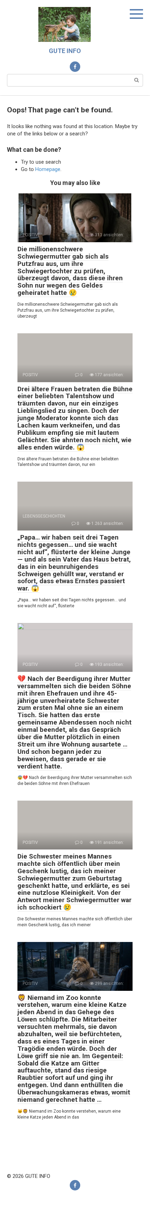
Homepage (47, 169)
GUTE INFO (65, 50)
